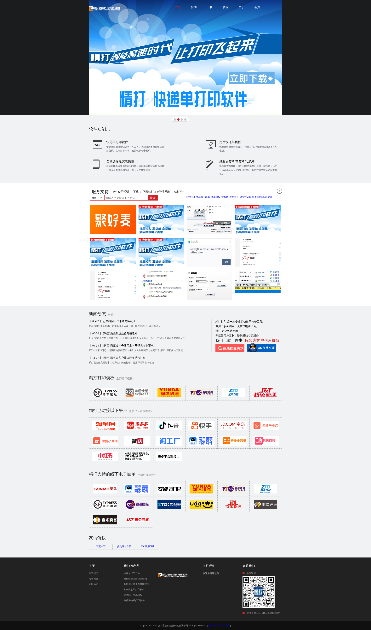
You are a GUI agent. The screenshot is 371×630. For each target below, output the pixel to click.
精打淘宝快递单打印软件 (136, 584)
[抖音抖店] (169, 429)
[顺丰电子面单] (105, 508)
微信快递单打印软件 (134, 600)
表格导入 (234, 197)
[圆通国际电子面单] (137, 508)
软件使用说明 (121, 191)
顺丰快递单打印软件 (134, 589)
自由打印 (190, 197)
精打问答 (179, 191)
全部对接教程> (146, 474)
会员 (257, 7)
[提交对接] (137, 460)
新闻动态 (93, 584)
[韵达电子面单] (201, 492)
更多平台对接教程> (140, 411)
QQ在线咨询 (261, 347)
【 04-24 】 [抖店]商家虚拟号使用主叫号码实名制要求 (121, 345)
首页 (178, 7)
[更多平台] (169, 460)
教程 (225, 7)
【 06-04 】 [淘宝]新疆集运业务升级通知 (113, 333)
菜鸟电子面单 (203, 197)
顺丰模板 (215, 197)
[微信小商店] (105, 445)
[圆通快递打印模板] (201, 396)
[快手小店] (201, 429)
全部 (279, 191)
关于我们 (93, 573)
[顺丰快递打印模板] (105, 396)
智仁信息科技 (104, 8)
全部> (111, 314)
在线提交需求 (229, 348)
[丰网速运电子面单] (265, 508)
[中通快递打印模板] (233, 396)
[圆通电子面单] (233, 492)
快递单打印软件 (132, 573)
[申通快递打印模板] (137, 396)
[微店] (137, 445)
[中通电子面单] (265, 492)
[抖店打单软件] (185, 57)
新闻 (194, 7)
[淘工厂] (169, 445)
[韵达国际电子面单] (201, 508)
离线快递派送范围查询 (135, 578)
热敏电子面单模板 (133, 595)
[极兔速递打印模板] (265, 396)
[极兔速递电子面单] (137, 523)
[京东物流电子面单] (233, 508)
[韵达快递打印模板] (169, 396)
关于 (241, 7)
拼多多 (224, 197)
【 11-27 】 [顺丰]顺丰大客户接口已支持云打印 (117, 357)
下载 (210, 7)
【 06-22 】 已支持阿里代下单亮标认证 (112, 321)
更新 (270, 197)
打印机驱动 (261, 197)
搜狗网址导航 (124, 546)
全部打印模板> (125, 378)
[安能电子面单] (169, 492)
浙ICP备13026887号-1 (219, 625)
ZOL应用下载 (147, 546)
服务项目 (93, 578)
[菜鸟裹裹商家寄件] (201, 445)
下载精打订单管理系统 (156, 191)
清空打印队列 (247, 197)
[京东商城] (233, 429)
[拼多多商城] (137, 429)
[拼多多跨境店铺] (233, 445)
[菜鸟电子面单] (105, 492)
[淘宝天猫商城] (105, 429)
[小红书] (105, 460)
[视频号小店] (266, 429)
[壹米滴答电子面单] (105, 523)
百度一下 (101, 546)
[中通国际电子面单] (169, 508)
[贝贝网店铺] (266, 445)
